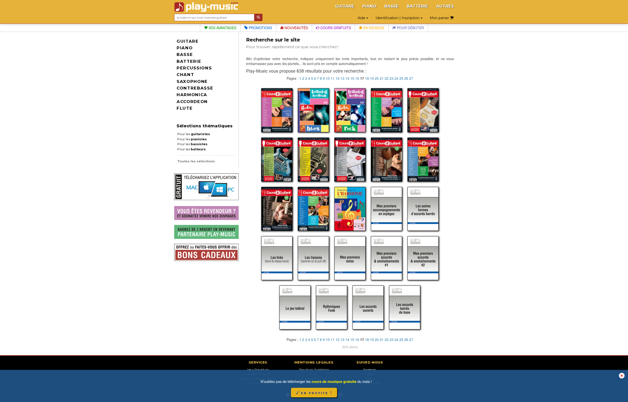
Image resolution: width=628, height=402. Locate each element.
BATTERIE (417, 6)
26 (406, 78)
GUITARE (344, 6)
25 (401, 78)
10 (328, 78)
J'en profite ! (314, 392)
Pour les (193, 134)
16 (357, 78)
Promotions (260, 27)
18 (367, 78)
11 (333, 78)
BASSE (391, 6)
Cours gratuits (335, 27)
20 (377, 78)
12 (338, 78)
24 (396, 78)
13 (342, 78)
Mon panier (440, 18)
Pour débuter (410, 27)
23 (391, 78)
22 (387, 78)
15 (352, 78)
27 (411, 78)
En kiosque (373, 27)
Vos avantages (222, 27)
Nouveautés (296, 27)
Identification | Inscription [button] (398, 18)
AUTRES (445, 6)
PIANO (369, 6)
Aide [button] (362, 18)
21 (382, 78)
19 (372, 78)
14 (347, 78)
